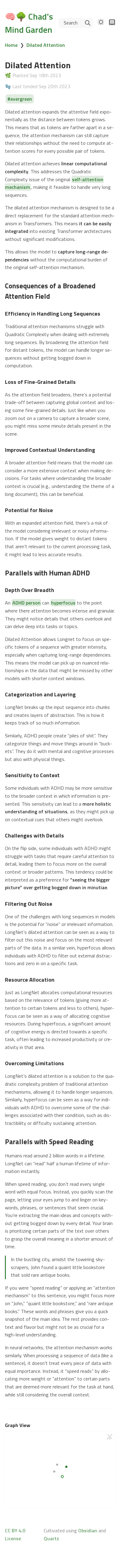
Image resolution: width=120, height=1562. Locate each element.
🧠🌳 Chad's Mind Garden (29, 23)
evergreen (21, 99)
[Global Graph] (109, 1436)
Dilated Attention (45, 45)
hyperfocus (63, 602)
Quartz (51, 1538)
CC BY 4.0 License (15, 1534)
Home (11, 45)
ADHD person (26, 602)
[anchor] (55, 296)
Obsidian (87, 1530)
